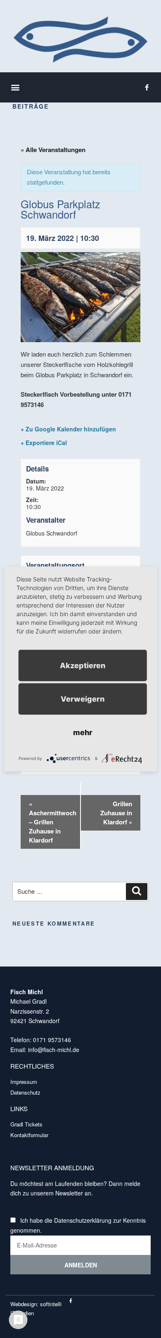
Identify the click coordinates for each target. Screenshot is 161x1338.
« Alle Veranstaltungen (53, 149)
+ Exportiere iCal (44, 442)
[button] (15, 87)
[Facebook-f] (146, 87)
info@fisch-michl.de (52, 1049)
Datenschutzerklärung (82, 1220)
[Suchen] (136, 891)
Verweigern (82, 699)
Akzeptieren (82, 665)
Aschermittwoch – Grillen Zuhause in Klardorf (52, 822)
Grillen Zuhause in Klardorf (116, 812)
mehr (82, 732)
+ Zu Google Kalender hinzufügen (68, 429)
